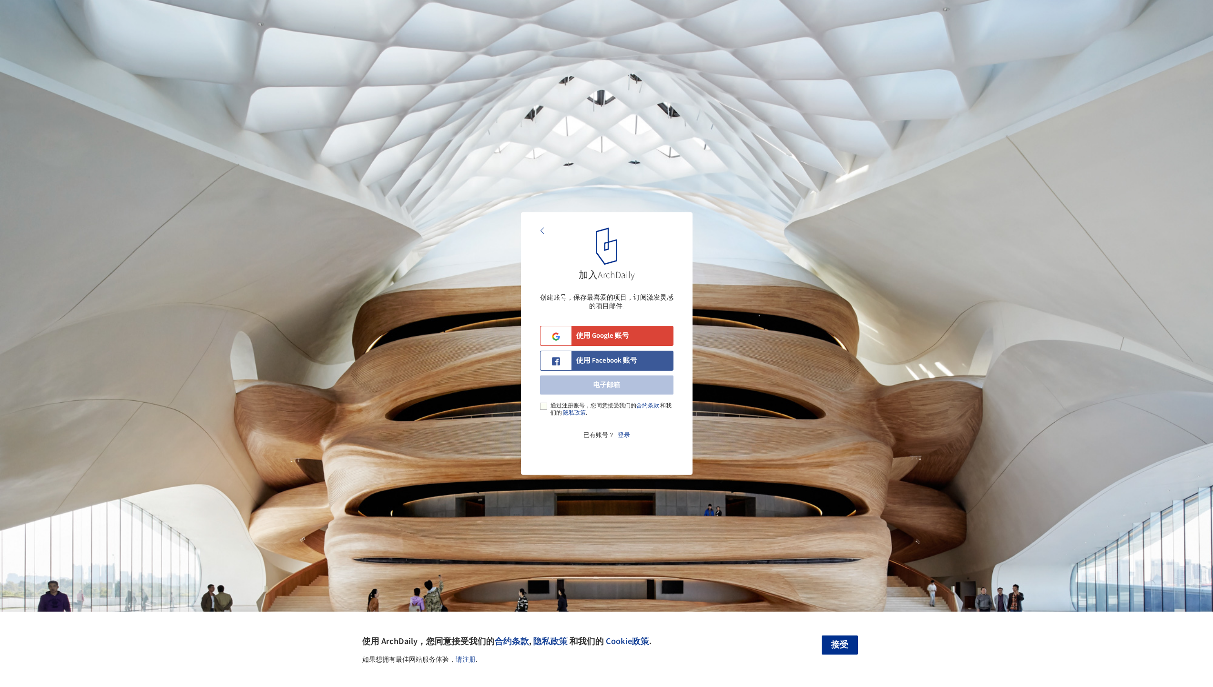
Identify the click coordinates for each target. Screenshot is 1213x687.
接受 (839, 645)
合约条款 (647, 406)
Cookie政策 (627, 641)
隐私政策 (574, 413)
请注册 (466, 660)
